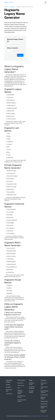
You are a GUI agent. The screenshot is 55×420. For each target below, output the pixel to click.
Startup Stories (44, 403)
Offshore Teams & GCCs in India (40, 416)
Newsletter (8, 387)
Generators (12, 6)
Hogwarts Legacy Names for (15, 40)
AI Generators (9, 393)
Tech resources (21, 385)
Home (5, 6)
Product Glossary (44, 395)
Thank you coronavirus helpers (20, 392)
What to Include (12, 48)
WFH (19, 388)
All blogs (8, 384)
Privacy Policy (21, 380)
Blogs (30, 380)
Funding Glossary (44, 401)
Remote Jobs (20, 383)
